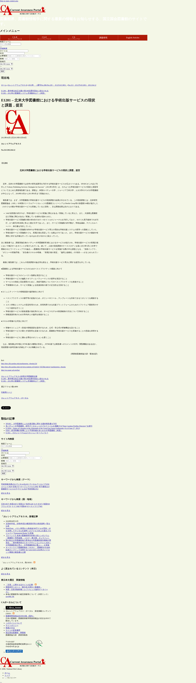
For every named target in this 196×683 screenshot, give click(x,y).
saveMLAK (10, 596)
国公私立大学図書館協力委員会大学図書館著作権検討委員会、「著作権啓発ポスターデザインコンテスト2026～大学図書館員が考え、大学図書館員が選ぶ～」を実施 (28, 542)
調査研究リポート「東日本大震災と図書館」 (24, 587)
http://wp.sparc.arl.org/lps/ (10, 370)
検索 (2, 71)
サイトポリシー (12, 625)
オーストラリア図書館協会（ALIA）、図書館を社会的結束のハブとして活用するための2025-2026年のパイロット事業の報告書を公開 (28, 549)
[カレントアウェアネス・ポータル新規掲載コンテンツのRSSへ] (13, 614)
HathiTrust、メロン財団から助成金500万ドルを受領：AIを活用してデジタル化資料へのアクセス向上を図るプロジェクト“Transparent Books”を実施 (28, 530)
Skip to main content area (9, 1)
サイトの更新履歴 (13, 630)
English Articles (132, 37)
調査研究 (103, 38)
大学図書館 (29, 376)
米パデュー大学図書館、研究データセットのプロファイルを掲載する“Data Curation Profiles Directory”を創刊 (49, 426)
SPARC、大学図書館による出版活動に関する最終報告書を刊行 (31, 424)
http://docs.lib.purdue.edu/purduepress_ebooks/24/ (19, 364)
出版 (35, 376)
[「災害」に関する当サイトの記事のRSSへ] (36, 585)
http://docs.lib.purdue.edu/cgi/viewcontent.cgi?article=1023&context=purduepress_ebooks (33, 367)
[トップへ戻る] (1, 682)
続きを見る (5, 493)
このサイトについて (14, 623)
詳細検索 (3, 48)
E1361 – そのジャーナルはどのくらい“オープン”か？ (27, 433)
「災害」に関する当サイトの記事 (19, 585)
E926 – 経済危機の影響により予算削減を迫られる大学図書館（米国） (34, 430)
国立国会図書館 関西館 (16, 633)
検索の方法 (10, 628)
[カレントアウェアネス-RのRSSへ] (34, 563)
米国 (23, 376)
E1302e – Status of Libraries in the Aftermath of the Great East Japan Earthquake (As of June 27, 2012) (43, 428)
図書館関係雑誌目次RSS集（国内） (20, 616)
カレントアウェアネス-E (11, 376)
